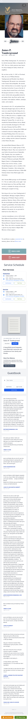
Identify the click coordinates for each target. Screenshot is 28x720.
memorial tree (19, 239)
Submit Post (14, 390)
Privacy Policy (10, 713)
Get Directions (8, 283)
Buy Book (15, 343)
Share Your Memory (9, 365)
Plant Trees (19, 283)
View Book (7, 343)
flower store (18, 241)
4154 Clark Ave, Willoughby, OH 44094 (15, 280)
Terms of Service (18, 713)
